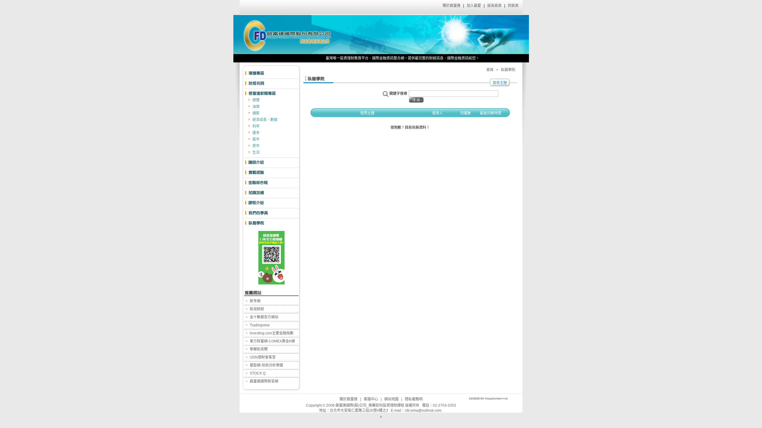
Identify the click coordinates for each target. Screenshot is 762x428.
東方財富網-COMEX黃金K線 (272, 341)
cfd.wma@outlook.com (423, 410)
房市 (256, 146)
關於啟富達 (451, 6)
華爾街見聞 (259, 349)
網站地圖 (391, 399)
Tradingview (260, 325)
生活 (256, 152)
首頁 (490, 70)
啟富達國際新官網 (264, 381)
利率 (256, 126)
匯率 (256, 133)
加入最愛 (474, 6)
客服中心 (371, 399)
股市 (256, 139)
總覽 (256, 100)
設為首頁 (494, 6)
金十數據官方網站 (264, 317)
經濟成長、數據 (264, 120)
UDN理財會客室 (263, 357)
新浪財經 (257, 309)
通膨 (256, 113)
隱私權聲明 (414, 399)
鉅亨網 (255, 301)
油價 (256, 107)
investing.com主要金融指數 (271, 333)
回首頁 (513, 6)
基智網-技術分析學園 (266, 365)
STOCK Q (258, 373)
